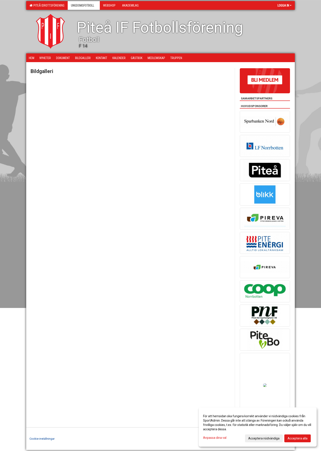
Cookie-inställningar (42, 438)
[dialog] (258, 427)
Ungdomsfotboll (82, 5)
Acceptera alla (297, 438)
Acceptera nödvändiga (264, 438)
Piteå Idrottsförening (48, 5)
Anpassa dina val (214, 437)
